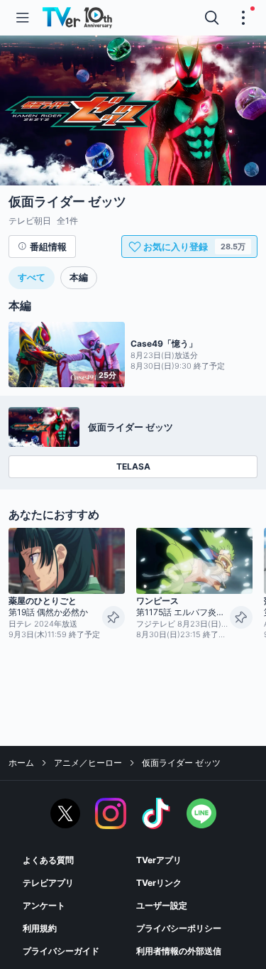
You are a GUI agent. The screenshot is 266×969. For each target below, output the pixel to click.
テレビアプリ (48, 882)
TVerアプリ (159, 860)
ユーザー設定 (161, 905)
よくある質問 (48, 860)
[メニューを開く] (22, 17)
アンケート (44, 905)
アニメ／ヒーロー (88, 762)
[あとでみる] (113, 617)
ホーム (21, 762)
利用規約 (40, 928)
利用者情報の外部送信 (178, 951)
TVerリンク (159, 882)
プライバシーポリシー (178, 928)
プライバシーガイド (61, 951)
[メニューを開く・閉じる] (243, 17)
